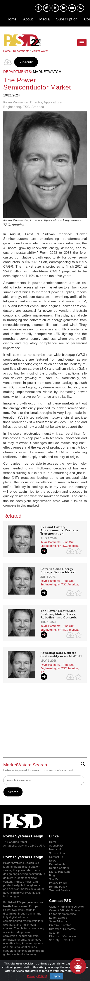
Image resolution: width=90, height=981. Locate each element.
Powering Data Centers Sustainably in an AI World (61, 654)
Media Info (55, 849)
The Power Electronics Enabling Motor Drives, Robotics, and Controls (58, 614)
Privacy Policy (58, 883)
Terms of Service (59, 890)
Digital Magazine (60, 871)
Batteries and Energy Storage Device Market (58, 570)
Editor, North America (62, 914)
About (28, 19)
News (52, 860)
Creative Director (60, 925)
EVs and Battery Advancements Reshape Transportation (59, 530)
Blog (52, 875)
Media (44, 19)
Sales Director (58, 921)
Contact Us (56, 856)
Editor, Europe (58, 917)
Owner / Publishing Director (66, 906)
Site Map (54, 879)
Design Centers (59, 868)
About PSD (56, 845)
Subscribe (26, 62)
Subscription (67, 19)
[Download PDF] (7, 62)
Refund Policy (58, 886)
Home (12, 19)
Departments (21, 51)
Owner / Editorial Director (65, 910)
